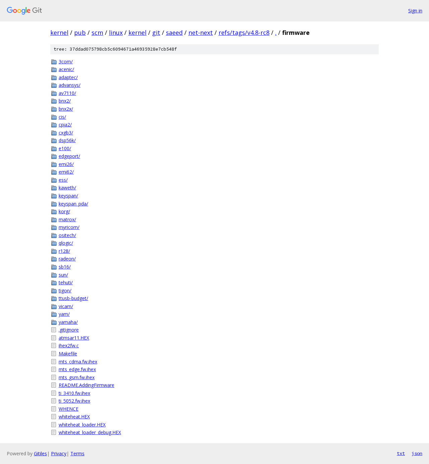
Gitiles (40, 453)
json (417, 453)
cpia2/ (65, 124)
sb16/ (65, 267)
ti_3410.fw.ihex (74, 393)
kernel (59, 32)
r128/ (64, 251)
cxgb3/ (66, 132)
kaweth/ (67, 187)
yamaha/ (68, 322)
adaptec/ (68, 77)
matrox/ (67, 219)
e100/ (65, 148)
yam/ (64, 314)
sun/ (63, 275)
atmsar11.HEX (74, 338)
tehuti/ (66, 282)
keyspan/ (68, 195)
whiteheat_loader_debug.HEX (90, 432)
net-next (200, 32)
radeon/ (67, 258)
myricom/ (69, 227)
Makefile (68, 353)
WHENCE (68, 409)
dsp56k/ (67, 140)
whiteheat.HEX (74, 416)
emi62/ (66, 172)
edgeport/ (69, 156)
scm (97, 32)
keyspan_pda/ (73, 203)
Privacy (58, 453)
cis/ (62, 117)
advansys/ (69, 85)
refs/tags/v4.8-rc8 (244, 32)
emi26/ (66, 164)
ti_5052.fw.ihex (74, 401)
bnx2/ (65, 101)
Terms (77, 453)
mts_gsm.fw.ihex (77, 377)
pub (80, 32)
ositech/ (67, 235)
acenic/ (66, 69)
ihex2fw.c (69, 345)
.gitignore (69, 330)
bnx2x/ (66, 109)
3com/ (66, 61)
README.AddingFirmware (86, 385)
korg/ (64, 211)
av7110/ (67, 93)
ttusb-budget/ (73, 298)
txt (401, 453)
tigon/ (65, 290)
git (156, 32)
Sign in (415, 10)
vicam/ (66, 306)
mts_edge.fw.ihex (77, 369)
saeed (174, 32)
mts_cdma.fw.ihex (78, 361)
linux (116, 32)
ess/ (63, 180)
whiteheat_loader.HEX (82, 424)
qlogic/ (66, 243)
